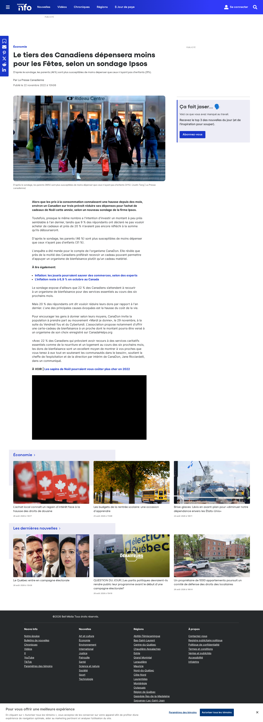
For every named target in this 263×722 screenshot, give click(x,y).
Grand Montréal (143, 657)
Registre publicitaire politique (205, 640)
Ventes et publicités (199, 653)
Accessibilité (195, 657)
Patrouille (84, 657)
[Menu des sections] (7, 7)
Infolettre (193, 661)
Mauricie (138, 666)
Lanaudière (140, 661)
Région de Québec (144, 691)
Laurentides (140, 678)
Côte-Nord (140, 674)
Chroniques (82, 7)
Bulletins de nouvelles (36, 640)
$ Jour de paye (125, 7)
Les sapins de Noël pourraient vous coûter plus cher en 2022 (87, 369)
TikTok (28, 661)
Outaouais (139, 687)
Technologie (86, 678)
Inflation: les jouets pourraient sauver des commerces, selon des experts (86, 275)
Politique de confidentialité (203, 644)
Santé (82, 661)
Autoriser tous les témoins (217, 712)
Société (83, 670)
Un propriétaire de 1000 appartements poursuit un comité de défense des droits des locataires (208, 582)
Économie (20, 47)
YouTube (29, 657)
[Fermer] (257, 712)
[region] (131, 712)
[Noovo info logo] (24, 7)
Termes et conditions (200, 648)
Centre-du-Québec (145, 644)
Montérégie (140, 683)
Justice (83, 653)
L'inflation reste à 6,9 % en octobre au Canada (67, 279)
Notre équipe (32, 636)
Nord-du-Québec (144, 670)
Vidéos (62, 7)
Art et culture (86, 636)
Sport (82, 674)
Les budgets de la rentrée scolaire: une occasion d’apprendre (126, 509)
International (86, 648)
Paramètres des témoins (38, 666)
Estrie (137, 653)
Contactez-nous (197, 636)
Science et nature (89, 666)
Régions (102, 7)
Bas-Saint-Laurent (144, 640)
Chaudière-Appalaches (147, 648)
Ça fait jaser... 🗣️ (200, 107)
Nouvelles (43, 7)
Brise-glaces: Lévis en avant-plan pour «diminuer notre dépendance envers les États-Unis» (211, 509)
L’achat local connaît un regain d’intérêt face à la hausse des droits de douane (46, 509)
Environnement (87, 644)
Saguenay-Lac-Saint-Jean (149, 700)
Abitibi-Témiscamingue (147, 636)
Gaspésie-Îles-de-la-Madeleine (152, 696)
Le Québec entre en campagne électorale (41, 580)
